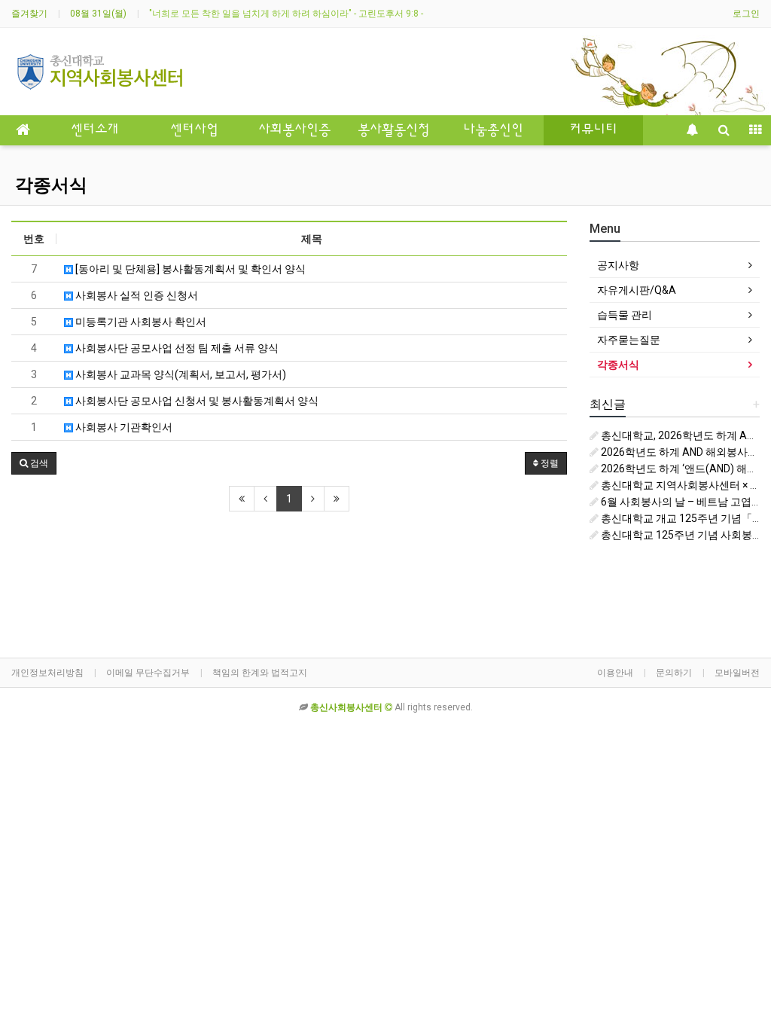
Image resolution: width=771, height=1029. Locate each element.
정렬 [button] (548, 463)
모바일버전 (737, 672)
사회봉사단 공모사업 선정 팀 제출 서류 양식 (176, 348)
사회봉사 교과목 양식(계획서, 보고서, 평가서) (179, 374)
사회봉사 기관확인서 (122, 427)
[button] (33, 463)
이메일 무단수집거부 (148, 672)
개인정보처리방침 (47, 672)
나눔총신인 (493, 130)
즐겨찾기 (29, 13)
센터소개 (95, 130)
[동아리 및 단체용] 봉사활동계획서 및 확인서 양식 (189, 269)
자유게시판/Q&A (636, 290)
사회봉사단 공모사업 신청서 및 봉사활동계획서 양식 (195, 401)
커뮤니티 (593, 130)
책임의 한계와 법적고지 (259, 672)
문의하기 (674, 672)
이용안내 (615, 672)
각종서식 (51, 185)
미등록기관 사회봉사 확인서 (139, 322)
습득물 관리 (624, 315)
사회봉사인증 (294, 130)
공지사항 (618, 265)
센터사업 (194, 130)
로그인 (746, 13)
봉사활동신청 (394, 130)
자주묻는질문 (628, 340)
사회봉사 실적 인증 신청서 (135, 295)
